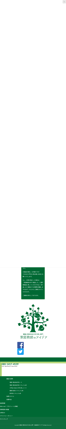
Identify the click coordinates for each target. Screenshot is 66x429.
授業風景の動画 (4, 409)
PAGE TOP (62, 414)
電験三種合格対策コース (16, 382)
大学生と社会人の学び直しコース (18, 388)
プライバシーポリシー (6, 416)
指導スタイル (10, 396)
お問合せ (2, 412)
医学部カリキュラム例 (15, 393)
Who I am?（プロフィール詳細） (9, 406)
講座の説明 (9, 379)
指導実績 (2, 403)
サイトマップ (4, 419)
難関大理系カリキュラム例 (16, 390)
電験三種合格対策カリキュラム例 (18, 385)
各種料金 (9, 399)
